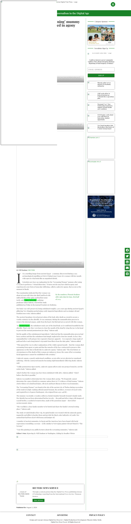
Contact (31, 515)
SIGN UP (101, 75)
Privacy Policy (97, 515)
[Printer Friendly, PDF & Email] (17, 481)
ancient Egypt (24, 326)
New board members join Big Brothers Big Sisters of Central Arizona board (105, 127)
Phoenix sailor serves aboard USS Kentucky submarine (104, 84)
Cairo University (30, 300)
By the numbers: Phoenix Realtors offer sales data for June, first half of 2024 (68, 296)
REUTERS (31, 270)
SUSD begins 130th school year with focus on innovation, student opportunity (105, 117)
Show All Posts (38, 500)
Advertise (62, 515)
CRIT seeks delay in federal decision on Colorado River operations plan (105, 96)
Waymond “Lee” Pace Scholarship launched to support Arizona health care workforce (104, 106)
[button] (127, 250)
